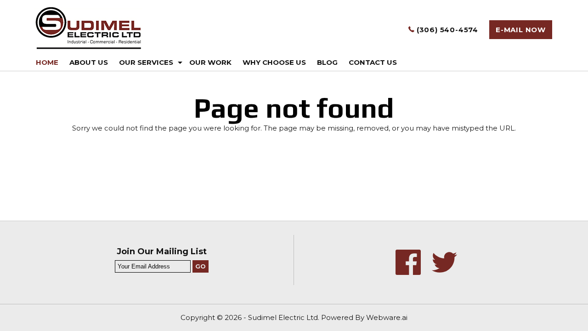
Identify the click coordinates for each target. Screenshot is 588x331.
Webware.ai (386, 317)
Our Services (146, 62)
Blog (327, 62)
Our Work (210, 62)
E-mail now (521, 29)
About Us (88, 62)
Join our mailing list (162, 252)
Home (47, 62)
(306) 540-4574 (446, 29)
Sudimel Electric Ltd (283, 317)
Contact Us (373, 62)
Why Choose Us (274, 62)
